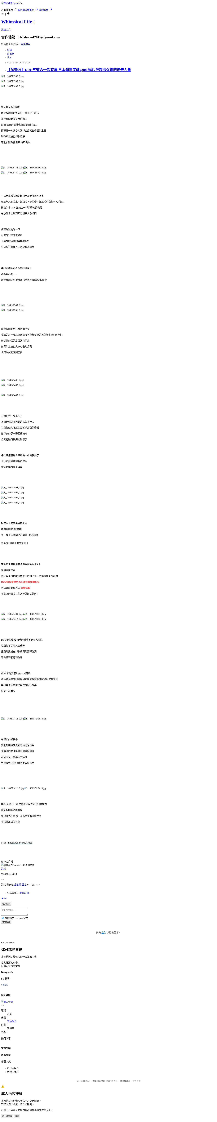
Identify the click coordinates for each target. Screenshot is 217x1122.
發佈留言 (6, 922)
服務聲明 (136, 1081)
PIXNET (86, 1081)
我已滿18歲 (7, 1116)
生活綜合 (25, 44)
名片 (9, 57)
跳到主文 (6, 29)
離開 (17, 1116)
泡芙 (3, 868)
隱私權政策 (125, 1081)
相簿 (9, 50)
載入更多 (6, 904)
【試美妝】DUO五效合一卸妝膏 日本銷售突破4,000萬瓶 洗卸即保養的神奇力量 (69, 70)
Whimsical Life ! (18, 21)
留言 (24, 884)
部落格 (10, 54)
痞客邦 (17, 884)
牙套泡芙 (4, 985)
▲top (3, 898)
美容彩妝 (24, 893)
